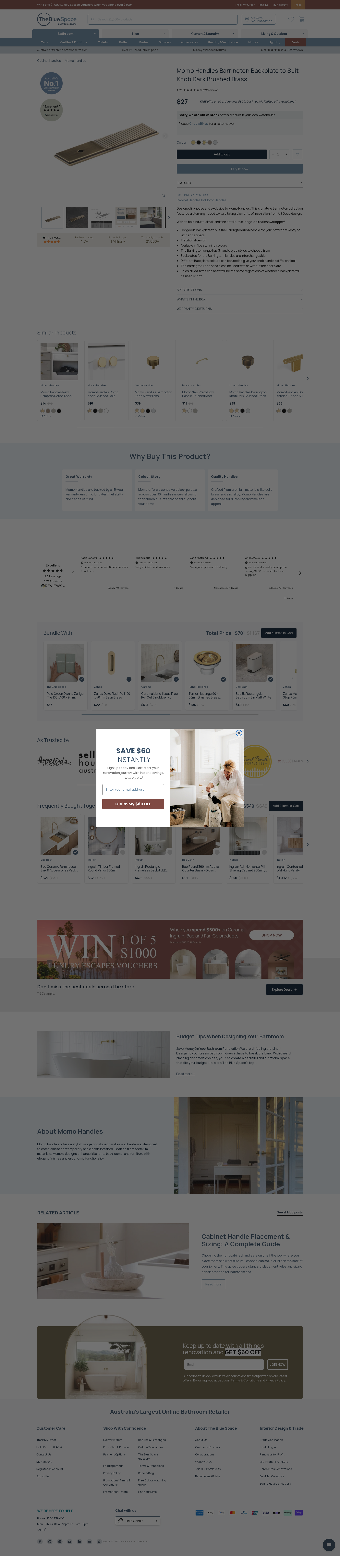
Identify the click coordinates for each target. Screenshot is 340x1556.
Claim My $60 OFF (133, 804)
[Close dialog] (239, 733)
